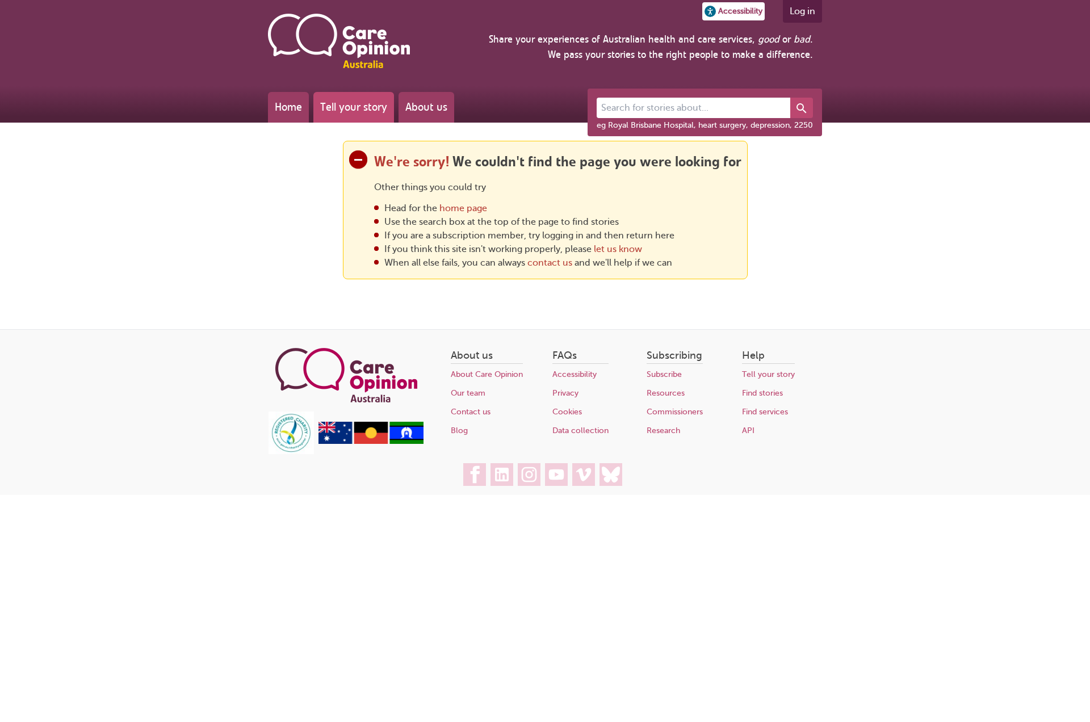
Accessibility (574, 374)
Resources (666, 393)
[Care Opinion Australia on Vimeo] (583, 474)
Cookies (567, 412)
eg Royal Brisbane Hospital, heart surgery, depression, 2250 (705, 125)
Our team (468, 393)
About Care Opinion (487, 374)
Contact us (471, 412)
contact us (549, 263)
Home (288, 107)
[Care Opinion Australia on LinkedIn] (502, 474)
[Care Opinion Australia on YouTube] (556, 474)
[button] (733, 11)
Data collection (580, 430)
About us (426, 107)
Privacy (565, 393)
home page (463, 208)
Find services (765, 412)
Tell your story (353, 107)
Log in (802, 11)
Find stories (762, 393)
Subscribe (664, 374)
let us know (618, 249)
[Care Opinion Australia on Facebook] (474, 474)
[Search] (801, 108)
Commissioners (675, 412)
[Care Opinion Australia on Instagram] (529, 474)
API (748, 430)
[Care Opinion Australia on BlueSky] (611, 474)
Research (663, 430)
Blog (459, 430)
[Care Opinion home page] (339, 41)
